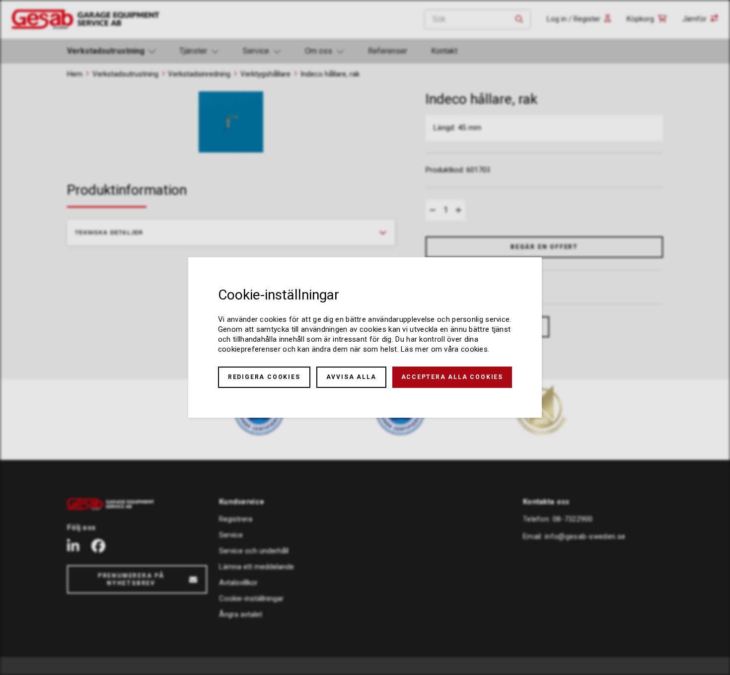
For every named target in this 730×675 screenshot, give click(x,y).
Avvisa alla (351, 377)
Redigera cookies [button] (264, 377)
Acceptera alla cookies (452, 377)
